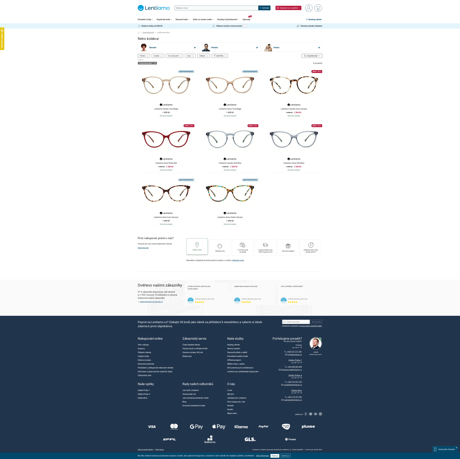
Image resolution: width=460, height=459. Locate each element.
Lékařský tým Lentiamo (236, 398)
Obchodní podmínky (146, 364)
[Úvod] (139, 32)
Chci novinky (316, 322)
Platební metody (144, 352)
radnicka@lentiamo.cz (293, 400)
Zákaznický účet (144, 375)
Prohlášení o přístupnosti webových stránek (155, 367)
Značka (157, 56)
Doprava (141, 348)
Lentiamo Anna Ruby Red (166, 163)
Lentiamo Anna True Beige (230, 109)
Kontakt (230, 405)
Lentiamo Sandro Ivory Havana (294, 109)
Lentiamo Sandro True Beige (166, 109)
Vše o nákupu (143, 344)
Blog (184, 401)
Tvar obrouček (173, 56)
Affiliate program (234, 360)
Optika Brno (296, 390)
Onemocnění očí (189, 394)
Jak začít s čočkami (190, 390)
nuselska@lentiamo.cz (293, 385)
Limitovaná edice (145, 63)
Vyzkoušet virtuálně (446, 449)
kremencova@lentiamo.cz (291, 370)
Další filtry (220, 56)
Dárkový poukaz (144, 360)
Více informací (262, 455)
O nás (229, 390)
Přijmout (275, 456)
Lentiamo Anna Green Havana (230, 217)
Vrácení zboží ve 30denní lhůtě (194, 348)
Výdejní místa (143, 356)
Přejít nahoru (159, 449)
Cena (189, 56)
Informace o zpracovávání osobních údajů (155, 371)
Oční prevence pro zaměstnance (240, 367)
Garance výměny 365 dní (192, 352)
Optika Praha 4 (295, 375)
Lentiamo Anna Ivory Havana (166, 217)
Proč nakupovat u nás (236, 401)
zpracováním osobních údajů (311, 326)
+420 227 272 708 (294, 351)
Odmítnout (285, 456)
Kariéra (230, 409)
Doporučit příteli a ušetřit (237, 352)
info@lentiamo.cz (295, 354)
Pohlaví (143, 56)
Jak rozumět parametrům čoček (195, 398)
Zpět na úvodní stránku (145, 449)
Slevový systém (233, 348)
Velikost (202, 56)
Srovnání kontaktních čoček (193, 405)
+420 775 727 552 (294, 397)
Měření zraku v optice (236, 364)
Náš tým (230, 394)
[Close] (456, 447)
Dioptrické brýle (148, 32)
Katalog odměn (233, 344)
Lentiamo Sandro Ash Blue (230, 163)
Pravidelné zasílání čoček (237, 356)
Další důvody (143, 248)
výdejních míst (238, 260)
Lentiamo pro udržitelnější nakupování (243, 371)
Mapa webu (232, 413)
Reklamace (187, 356)
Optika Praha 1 (295, 360)
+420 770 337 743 (294, 382)
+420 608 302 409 (294, 367)
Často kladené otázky (191, 344)
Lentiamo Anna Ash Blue (293, 163)
